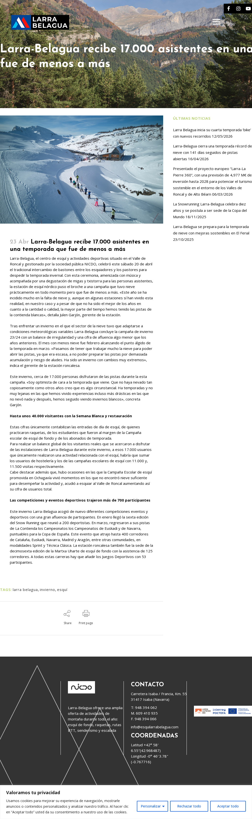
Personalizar (151, 806)
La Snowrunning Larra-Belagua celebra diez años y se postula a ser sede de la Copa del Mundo (210, 210)
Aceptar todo (228, 806)
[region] (126, 802)
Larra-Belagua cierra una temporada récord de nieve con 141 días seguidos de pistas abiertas (212, 152)
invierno (47, 589)
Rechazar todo (189, 806)
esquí (62, 589)
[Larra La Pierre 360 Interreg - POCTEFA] (223, 715)
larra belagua (25, 589)
